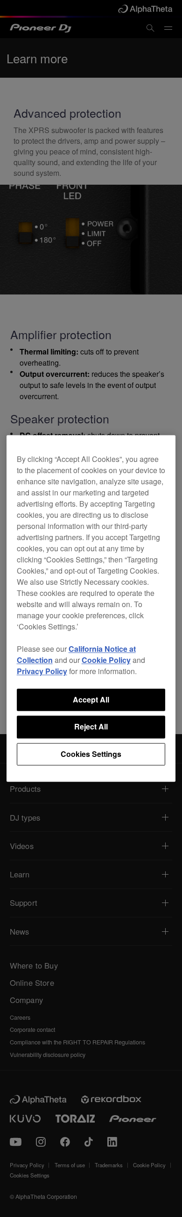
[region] (91, 608)
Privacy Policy (42, 671)
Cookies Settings (91, 754)
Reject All (91, 727)
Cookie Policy (106, 660)
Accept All (91, 699)
